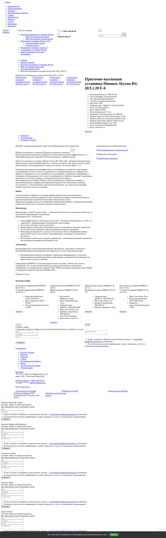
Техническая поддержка (30, 366)
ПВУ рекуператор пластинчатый (39, 39)
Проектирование (15, 9)
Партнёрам (12, 24)
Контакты (12, 26)
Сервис (11, 15)
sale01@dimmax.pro (38, 383)
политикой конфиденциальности (63, 414)
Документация (26, 368)
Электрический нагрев (35, 43)
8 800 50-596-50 (22, 381)
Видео (23, 363)
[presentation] (86, 325)
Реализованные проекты (18, 13)
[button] (17, 325)
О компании (21, 348)
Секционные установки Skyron (34, 50)
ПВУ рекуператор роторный (37, 37)
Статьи (10, 22)
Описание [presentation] (24, 135)
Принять (114, 535)
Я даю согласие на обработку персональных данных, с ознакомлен (45, 414)
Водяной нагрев (32, 45)
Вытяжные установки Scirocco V (34, 48)
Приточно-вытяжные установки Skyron (37, 35)
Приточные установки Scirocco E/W (36, 41)
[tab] (85, 135)
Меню (8, 2)
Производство (13, 6)
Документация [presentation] (26, 138)
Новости (11, 19)
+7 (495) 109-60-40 (36, 381)
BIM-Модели (13, 17)
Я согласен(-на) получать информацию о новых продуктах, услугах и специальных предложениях (45, 417)
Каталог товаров (27, 352)
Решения (11, 11)
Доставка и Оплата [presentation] (28, 140)
